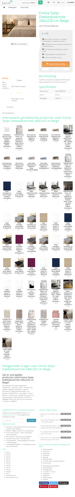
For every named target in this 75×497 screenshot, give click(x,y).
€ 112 (19, 166)
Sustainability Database (13, 444)
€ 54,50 (55, 138)
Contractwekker (11, 440)
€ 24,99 (7, 141)
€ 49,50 (31, 138)
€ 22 (19, 195)
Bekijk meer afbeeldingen (20, 44)
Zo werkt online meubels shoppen (54, 461)
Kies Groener (10, 437)
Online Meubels (48, 449)
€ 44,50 (43, 138)
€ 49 (7, 294)
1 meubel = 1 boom (49, 472)
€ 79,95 (55, 324)
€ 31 (32, 195)
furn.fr (8, 452)
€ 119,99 (68, 170)
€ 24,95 (68, 201)
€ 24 (7, 196)
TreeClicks (9, 427)
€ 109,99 (31, 327)
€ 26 (68, 272)
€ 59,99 (31, 294)
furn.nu (8, 460)
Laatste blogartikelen (48, 410)
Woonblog (46, 453)
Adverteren (46, 476)
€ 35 (56, 227)
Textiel (19, 80)
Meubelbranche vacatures (51, 466)
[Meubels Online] (4, 7)
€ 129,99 (19, 142)
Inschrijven (31, 420)
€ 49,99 (43, 323)
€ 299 (19, 326)
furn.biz (8, 471)
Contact (45, 479)
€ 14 (19, 226)
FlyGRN (8, 431)
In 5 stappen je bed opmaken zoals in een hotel (55, 433)
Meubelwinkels (47, 459)
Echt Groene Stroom (12, 433)
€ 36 (43, 272)
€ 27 (43, 248)
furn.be (8, 454)
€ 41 (19, 250)
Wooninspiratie (47, 477)
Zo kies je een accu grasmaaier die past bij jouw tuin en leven (55, 439)
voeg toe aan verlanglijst (55, 69)
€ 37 (7, 248)
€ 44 (43, 227)
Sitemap (45, 457)
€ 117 (32, 167)
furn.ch (8, 466)
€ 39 (68, 248)
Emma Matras (50, 25)
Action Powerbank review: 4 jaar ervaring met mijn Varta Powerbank (55, 427)
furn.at (8, 458)
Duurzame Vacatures (12, 438)
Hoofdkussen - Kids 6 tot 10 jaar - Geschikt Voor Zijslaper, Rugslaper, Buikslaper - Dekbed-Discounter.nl (17, 389)
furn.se (8, 464)
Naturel (19, 92)
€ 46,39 (55, 296)
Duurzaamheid (47, 468)
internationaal (25, 438)
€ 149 (68, 298)
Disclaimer (46, 455)
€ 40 (19, 294)
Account (61, 2)
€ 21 (7, 226)
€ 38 (44, 195)
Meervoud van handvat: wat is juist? (55, 415)
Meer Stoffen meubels (18, 86)
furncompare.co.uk (12, 477)
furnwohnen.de (11, 475)
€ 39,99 (68, 142)
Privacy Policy (47, 463)
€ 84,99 (7, 325)
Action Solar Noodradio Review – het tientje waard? (55, 421)
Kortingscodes (47, 470)
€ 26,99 (7, 353)
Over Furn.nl (46, 451)
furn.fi (8, 473)
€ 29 (56, 195)
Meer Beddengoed (8, 113)
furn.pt (8, 470)
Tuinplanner (46, 474)
